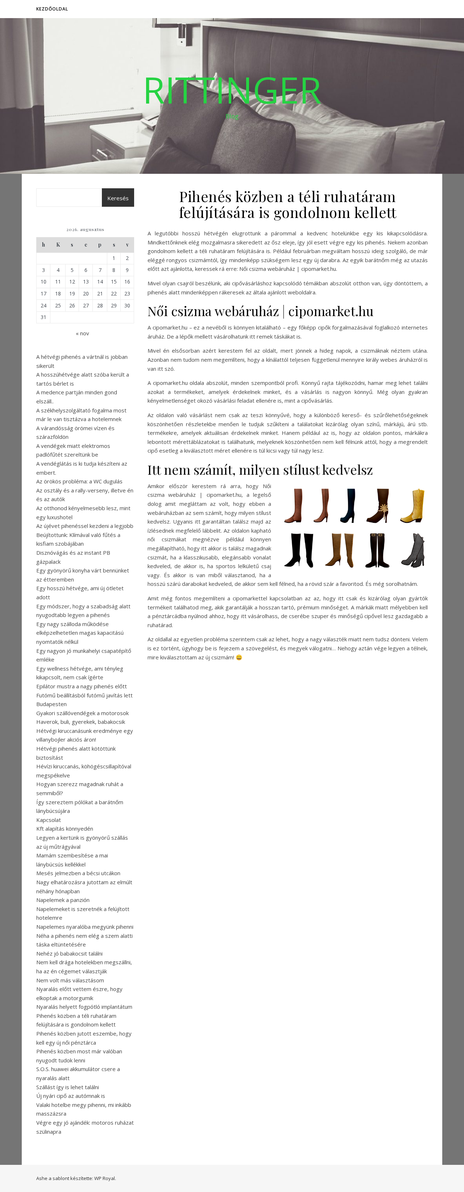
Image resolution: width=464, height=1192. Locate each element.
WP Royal (104, 1178)
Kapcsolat (48, 819)
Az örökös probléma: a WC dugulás (79, 481)
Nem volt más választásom (70, 980)
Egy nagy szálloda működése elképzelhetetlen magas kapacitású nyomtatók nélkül (80, 632)
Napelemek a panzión (63, 899)
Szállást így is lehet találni (67, 1087)
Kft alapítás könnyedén (64, 828)
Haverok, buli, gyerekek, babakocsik (80, 721)
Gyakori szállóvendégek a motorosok (82, 713)
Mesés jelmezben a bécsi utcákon (78, 873)
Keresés (118, 198)
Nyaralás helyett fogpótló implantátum (84, 1006)
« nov (82, 333)
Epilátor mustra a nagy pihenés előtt (81, 686)
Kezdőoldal (52, 9)
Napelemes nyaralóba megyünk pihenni (84, 926)
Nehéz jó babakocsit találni (69, 953)
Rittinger (232, 89)
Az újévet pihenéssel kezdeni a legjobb (84, 525)
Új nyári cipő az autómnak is (70, 1095)
